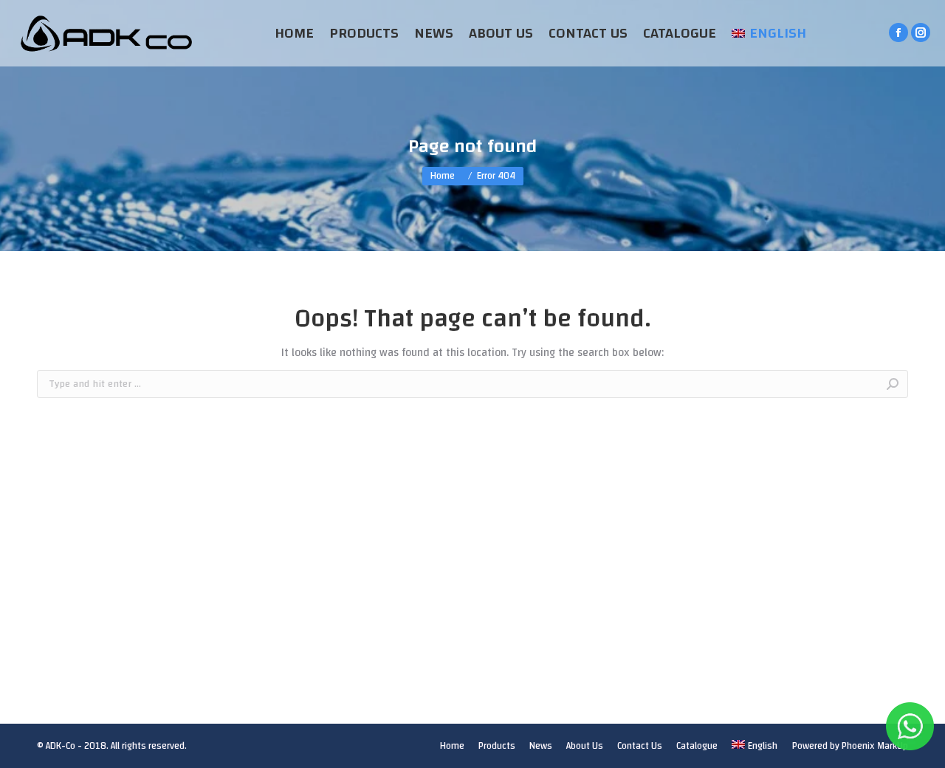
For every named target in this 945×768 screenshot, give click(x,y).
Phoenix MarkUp (875, 746)
